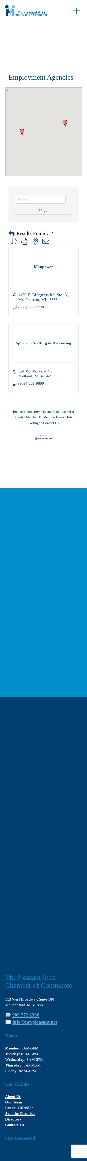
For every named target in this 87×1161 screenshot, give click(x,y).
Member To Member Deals (45, 417)
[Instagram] (28, 1151)
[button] (22, 132)
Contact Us (51, 423)
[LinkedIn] (18, 1151)
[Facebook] (8, 1151)
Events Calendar (54, 411)
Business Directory (26, 411)
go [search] (46, 210)
